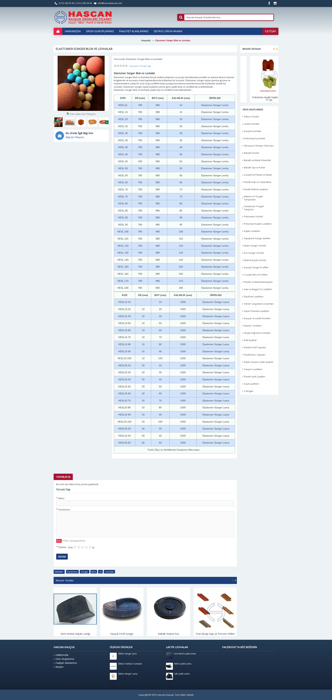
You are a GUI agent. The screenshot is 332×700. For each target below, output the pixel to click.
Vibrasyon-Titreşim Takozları (259, 145)
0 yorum (133, 66)
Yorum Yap (145, 66)
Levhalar (109, 571)
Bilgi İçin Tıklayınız (75, 137)
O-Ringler (248, 391)
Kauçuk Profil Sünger (75, 633)
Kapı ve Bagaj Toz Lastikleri (258, 289)
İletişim (59, 666)
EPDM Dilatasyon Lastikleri (215, 633)
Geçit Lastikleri (251, 383)
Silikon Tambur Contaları (130, 664)
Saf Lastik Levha (182, 674)
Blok (93, 571)
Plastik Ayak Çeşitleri (254, 376)
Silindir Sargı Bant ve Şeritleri (259, 303)
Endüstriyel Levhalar (254, 138)
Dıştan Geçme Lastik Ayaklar (258, 362)
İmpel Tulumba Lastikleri (256, 311)
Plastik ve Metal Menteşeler (258, 281)
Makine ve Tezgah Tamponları (253, 198)
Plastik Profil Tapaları (255, 347)
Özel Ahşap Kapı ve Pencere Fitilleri (168, 633)
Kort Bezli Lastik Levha (185, 654)
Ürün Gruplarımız (65, 659)
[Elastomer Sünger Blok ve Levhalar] (81, 83)
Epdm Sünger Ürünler (255, 245)
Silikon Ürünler (251, 116)
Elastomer (72, 571)
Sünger (84, 571)
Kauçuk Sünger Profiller (256, 267)
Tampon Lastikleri (253, 369)
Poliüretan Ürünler (253, 216)
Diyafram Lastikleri (253, 296)
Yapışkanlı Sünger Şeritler (257, 238)
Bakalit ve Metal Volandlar (257, 160)
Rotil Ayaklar (250, 340)
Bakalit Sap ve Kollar (254, 167)
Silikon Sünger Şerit (127, 654)
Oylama (62, 547)
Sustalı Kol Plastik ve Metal (258, 174)
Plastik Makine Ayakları (256, 189)
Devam (62, 556)
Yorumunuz (64, 509)
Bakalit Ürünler (251, 152)
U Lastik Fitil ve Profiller (256, 274)
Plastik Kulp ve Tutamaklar (257, 182)
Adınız (61, 498)
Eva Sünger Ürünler (254, 252)
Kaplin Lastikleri (252, 231)
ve (100, 571)
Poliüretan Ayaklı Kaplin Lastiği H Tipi (259, 98)
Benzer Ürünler (251, 48)
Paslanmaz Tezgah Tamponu (254, 208)
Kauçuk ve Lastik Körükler (257, 318)
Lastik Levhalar (252, 123)
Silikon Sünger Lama (127, 674)
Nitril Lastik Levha (182, 664)
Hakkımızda (62, 655)
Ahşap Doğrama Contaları (257, 332)
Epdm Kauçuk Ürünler (255, 260)
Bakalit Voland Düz (121, 633)
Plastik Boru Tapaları (254, 354)
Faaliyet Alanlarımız (66, 662)
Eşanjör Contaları (253, 325)
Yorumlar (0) (63, 476)
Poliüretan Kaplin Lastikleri (258, 223)
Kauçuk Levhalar (252, 131)
